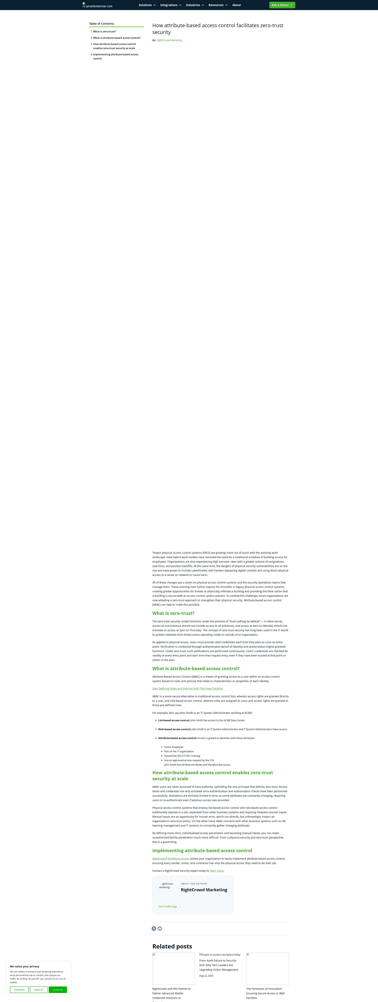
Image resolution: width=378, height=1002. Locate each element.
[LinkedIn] (154, 928)
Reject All (38, 989)
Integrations (168, 5)
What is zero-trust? (104, 31)
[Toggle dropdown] (154, 5)
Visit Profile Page (167, 906)
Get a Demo (280, 5)
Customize (19, 989)
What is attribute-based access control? (117, 37)
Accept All (58, 989)
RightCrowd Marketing (169, 40)
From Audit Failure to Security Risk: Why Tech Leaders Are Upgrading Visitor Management (218, 965)
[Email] (160, 928)
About (236, 5)
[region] (38, 978)
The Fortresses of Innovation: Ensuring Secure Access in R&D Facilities (265, 993)
